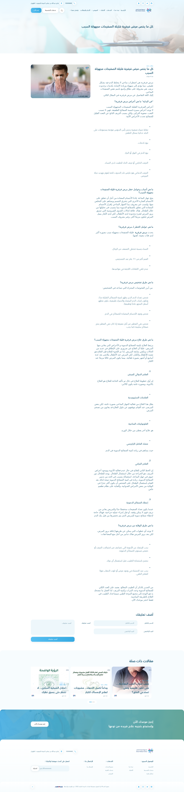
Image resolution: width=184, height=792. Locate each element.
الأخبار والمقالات (85, 10)
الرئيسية (123, 10)
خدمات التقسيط (50, 10)
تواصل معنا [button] (75, 10)
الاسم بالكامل (148, 623)
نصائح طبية (150, 774)
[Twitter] (147, 3)
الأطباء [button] (102, 10)
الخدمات (109, 10)
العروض (111, 774)
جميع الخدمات (109, 767)
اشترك (35, 768)
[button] (33, 683)
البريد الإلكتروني (148, 631)
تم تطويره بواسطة (69, 786)
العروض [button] (95, 10)
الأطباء (131, 770)
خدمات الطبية (109, 770)
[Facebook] (151, 3)
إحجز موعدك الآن (39, 724)
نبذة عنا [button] (116, 10)
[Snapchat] (138, 3)
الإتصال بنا (90, 767)
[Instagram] (143, 3)
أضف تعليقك (86, 623)
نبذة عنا (131, 767)
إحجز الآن (36, 10)
